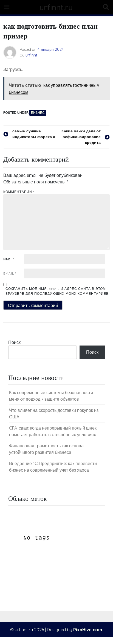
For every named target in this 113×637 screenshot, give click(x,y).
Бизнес (38, 113)
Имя (8, 259)
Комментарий (18, 192)
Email (9, 273)
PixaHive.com (87, 629)
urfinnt (31, 55)
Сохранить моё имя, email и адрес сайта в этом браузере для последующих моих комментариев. (57, 291)
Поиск (14, 342)
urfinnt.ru (56, 7)
